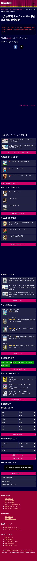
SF (2, 446)
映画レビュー (18, 353)
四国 (20, 426)
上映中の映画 (9, 499)
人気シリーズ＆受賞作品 (12, 504)
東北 (20, 419)
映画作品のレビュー (11, 506)
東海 (20, 415)
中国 (3, 426)
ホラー (21, 450)
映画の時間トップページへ (9, 484)
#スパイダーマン (6, 362)
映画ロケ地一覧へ (18, 458)
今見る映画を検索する (17, 9)
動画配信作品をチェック (18, 244)
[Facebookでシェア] (15, 47)
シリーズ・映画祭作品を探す (18, 369)
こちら (9, 38)
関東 (20, 412)
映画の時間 (4, 9)
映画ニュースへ (17, 300)
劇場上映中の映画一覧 (18, 213)
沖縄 (20, 429)
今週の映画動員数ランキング (9, 183)
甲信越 (3, 422)
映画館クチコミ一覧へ (18, 455)
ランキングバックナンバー (13, 529)
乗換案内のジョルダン (12, 550)
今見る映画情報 (9, 543)
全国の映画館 (9, 517)
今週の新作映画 (9, 501)
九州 (3, 429)
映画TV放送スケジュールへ (18, 399)
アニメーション (23, 443)
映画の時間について (18, 473)
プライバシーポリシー (28, 550)
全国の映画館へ (17, 434)
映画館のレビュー (10, 519)
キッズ (21, 446)
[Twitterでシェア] (21, 47)
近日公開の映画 (9, 502)
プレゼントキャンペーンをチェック (18, 152)
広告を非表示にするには (27, 105)
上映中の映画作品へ (7, 478)
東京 (3, 412)
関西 (3, 415)
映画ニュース (9, 538)
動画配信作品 (9, 539)
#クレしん (16, 362)
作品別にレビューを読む (12, 508)
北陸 (20, 422)
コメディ (4, 450)
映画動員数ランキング (12, 527)
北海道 (3, 419)
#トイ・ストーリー (26, 362)
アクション (5, 443)
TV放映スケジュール (11, 541)
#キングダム (4, 366)
